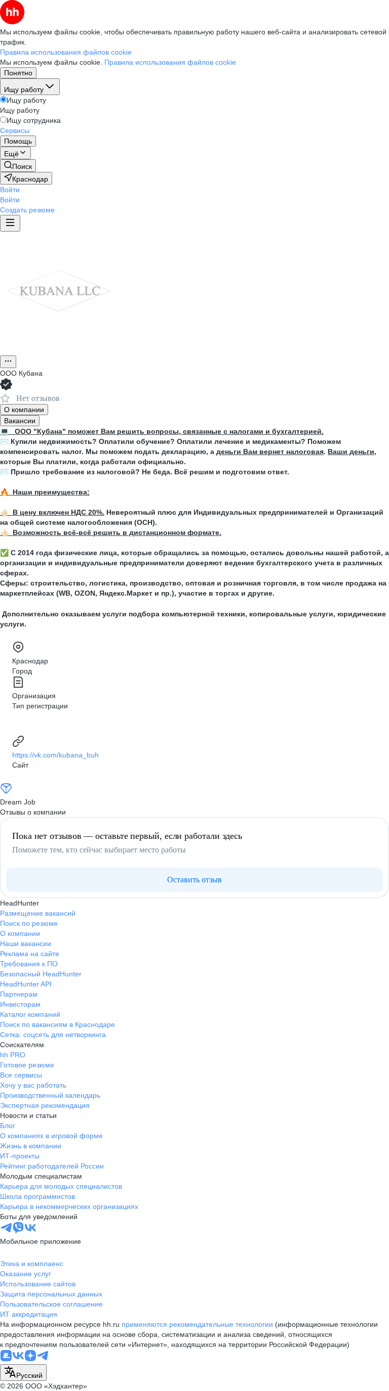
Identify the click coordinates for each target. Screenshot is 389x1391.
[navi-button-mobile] (10, 223)
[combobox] (23, 1372)
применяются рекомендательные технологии (197, 1324)
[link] (18, 165)
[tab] (24, 409)
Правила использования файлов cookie (170, 62)
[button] (10, 190)
